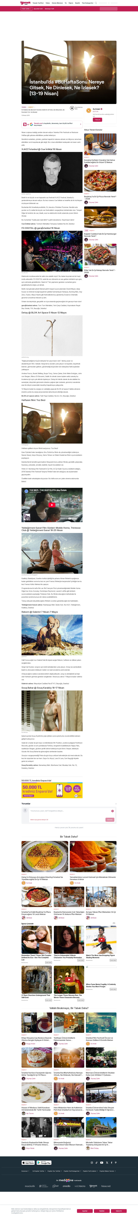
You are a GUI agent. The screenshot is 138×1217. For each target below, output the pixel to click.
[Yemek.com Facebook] (111, 1163)
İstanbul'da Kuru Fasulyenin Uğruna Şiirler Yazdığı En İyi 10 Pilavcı (36, 1074)
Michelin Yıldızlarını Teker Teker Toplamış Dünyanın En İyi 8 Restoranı (99, 1143)
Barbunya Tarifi (49, 8)
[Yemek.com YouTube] (101, 1163)
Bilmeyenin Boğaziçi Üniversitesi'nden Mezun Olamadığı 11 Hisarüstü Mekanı (69, 1143)
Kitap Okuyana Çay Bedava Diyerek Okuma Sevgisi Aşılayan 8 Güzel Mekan (37, 1039)
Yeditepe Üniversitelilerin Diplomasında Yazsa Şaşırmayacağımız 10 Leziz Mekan (68, 1039)
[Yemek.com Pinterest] (115, 1163)
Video (48, 3)
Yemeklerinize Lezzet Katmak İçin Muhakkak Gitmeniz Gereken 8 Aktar (93, 878)
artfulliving (25, 357)
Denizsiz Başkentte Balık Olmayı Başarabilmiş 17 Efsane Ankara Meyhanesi (35, 1143)
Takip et (97, 119)
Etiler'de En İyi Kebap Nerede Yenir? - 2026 (100, 271)
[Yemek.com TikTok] (96, 1163)
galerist (24, 656)
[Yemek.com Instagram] (92, 1163)
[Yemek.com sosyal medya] (66, 1180)
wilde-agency (26, 194)
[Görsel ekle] (112, 811)
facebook (25, 272)
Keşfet (77, 3)
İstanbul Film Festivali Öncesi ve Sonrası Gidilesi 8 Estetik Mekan (99, 1039)
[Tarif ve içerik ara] (96, 3)
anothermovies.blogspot (29, 575)
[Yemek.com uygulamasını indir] (28, 1162)
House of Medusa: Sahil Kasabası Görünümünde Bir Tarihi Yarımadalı (36, 1109)
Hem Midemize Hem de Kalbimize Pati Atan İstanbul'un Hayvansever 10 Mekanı (68, 1109)
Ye (66, 3)
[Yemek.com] (26, 3)
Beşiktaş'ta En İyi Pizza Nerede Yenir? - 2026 (100, 198)
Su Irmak (96, 109)
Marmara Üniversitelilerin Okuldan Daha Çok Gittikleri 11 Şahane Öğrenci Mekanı (100, 1074)
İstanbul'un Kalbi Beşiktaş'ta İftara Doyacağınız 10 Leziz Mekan (36, 913)
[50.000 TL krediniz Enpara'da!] (52, 790)
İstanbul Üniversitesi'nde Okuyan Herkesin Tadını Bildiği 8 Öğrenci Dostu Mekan (100, 1109)
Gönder (110, 820)
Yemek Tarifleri (38, 3)
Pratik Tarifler (26, 8)
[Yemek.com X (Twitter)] (107, 1163)
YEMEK (24, 107)
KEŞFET (31, 107)
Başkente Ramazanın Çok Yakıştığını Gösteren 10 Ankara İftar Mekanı (69, 913)
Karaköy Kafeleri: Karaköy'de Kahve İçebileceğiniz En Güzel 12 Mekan (99, 161)
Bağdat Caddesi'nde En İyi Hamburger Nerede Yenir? (100, 235)
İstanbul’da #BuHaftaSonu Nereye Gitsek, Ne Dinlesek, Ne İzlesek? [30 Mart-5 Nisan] (68, 1074)
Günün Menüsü (57, 3)
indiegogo (25, 444)
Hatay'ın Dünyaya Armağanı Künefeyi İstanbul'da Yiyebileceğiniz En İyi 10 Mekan (42, 878)
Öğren (71, 3)
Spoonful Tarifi (38, 8)
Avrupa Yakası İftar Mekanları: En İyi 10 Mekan (101, 913)
